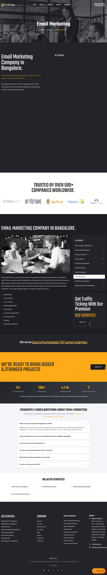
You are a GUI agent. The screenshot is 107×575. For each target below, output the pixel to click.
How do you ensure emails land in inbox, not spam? (36, 450)
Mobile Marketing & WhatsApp (82, 486)
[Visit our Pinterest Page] (62, 570)
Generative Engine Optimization (10, 529)
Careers (39, 535)
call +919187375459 (57, 416)
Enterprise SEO (5, 538)
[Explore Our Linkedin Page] (58, 570)
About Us (42, 5)
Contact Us (40, 541)
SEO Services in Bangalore (9, 524)
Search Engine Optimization (84, 245)
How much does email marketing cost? (32, 443)
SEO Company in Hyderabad (9, 541)
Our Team (39, 524)
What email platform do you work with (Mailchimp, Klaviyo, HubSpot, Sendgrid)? (45, 436)
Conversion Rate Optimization (21, 494)
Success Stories (41, 527)
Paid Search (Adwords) (82, 263)
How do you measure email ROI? (29, 464)
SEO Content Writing (7, 535)
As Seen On (40, 538)
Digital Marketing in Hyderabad (84, 285)
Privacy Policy (53, 565)
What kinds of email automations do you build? (34, 457)
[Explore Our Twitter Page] (48, 570)
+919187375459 (96, 544)
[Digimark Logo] (8, 5)
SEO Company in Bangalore (20, 486)
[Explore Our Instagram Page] (53, 570)
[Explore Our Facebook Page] (44, 570)
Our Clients (40, 529)
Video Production (80, 268)
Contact (58, 5)
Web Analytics (79, 259)
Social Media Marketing (82, 250)
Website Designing (81, 254)
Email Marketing (80, 276)
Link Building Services (7, 532)
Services (50, 5)
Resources (67, 5)
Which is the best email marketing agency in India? (35, 423)
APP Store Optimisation (82, 281)
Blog (38, 532)
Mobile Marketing (80, 272)
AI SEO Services (5, 527)
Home (34, 5)
